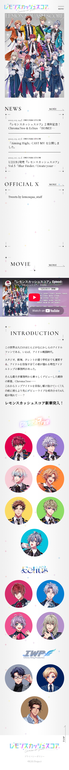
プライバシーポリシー (34, 756)
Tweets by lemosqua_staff (25, 197)
